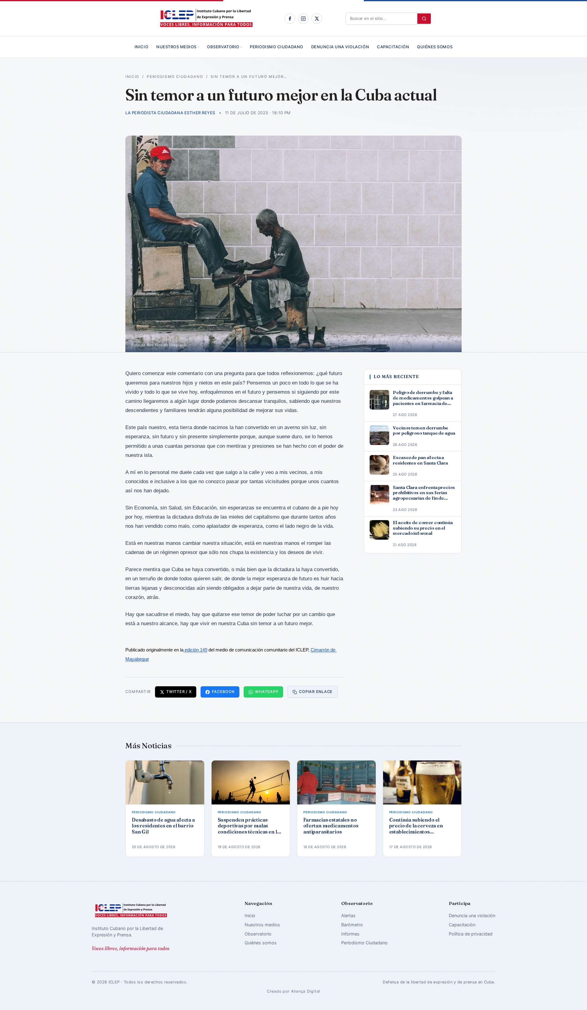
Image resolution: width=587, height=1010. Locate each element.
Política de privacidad (471, 933)
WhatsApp (266, 691)
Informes (350, 933)
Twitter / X (178, 691)
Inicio (141, 46)
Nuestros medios (176, 46)
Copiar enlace (316, 691)
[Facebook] (290, 18)
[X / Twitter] (317, 18)
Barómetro (352, 924)
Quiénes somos (434, 46)
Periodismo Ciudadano (276, 46)
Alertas (348, 915)
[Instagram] (303, 18)
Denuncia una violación (340, 46)
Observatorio (223, 46)
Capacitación (393, 46)
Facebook (223, 691)
